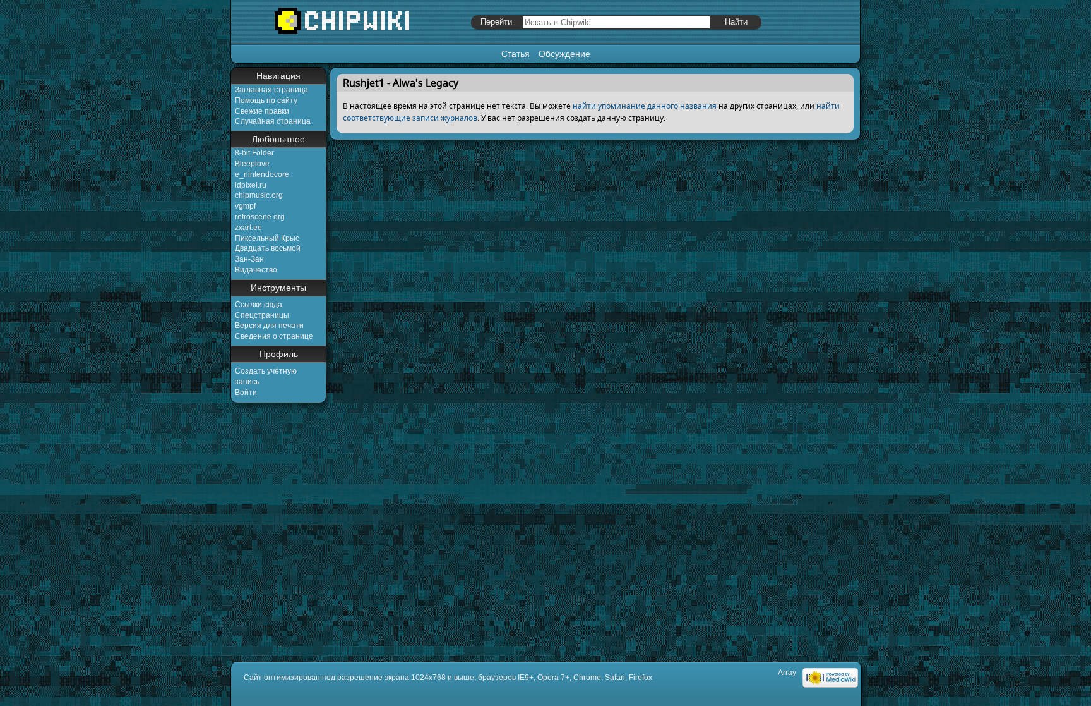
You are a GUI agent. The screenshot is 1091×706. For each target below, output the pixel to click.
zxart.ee (248, 227)
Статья (515, 54)
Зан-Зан (249, 259)
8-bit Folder (254, 153)
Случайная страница (273, 121)
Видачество (256, 269)
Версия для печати (269, 325)
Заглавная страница (271, 89)
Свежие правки (262, 111)
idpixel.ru (250, 185)
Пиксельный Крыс (267, 238)
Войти (246, 392)
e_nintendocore (262, 174)
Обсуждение (564, 54)
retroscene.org (260, 216)
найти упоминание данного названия (645, 105)
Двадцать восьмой (268, 248)
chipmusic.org (259, 195)
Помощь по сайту (266, 100)
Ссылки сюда (258, 304)
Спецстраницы (262, 315)
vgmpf (245, 206)
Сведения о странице (274, 336)
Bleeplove (252, 163)
